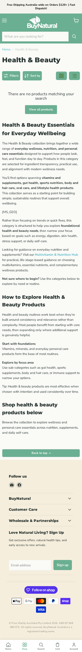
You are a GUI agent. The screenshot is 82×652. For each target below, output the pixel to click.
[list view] (74, 76)
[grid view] (61, 76)
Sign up (63, 565)
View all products (41, 109)
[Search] (74, 36)
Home (6, 49)
